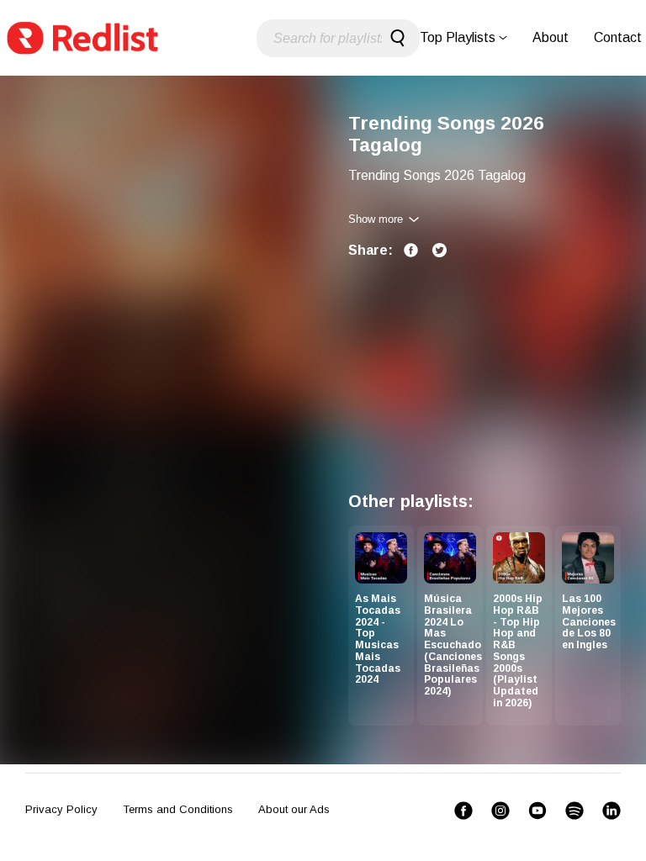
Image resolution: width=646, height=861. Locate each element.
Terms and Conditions (178, 809)
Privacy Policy (61, 809)
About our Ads (294, 809)
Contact (618, 37)
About (550, 37)
